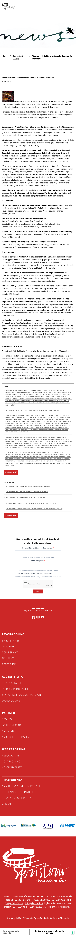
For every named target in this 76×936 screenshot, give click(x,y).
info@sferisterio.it (34, 903)
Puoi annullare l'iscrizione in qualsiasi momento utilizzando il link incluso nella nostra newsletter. (38, 577)
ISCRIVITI (38, 591)
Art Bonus (8, 731)
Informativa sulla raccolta (11, 932)
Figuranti (8, 658)
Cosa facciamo (11, 761)
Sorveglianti (10, 652)
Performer (9, 664)
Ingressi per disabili (15, 689)
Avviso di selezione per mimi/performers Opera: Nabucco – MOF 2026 (28, 486)
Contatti (7, 804)
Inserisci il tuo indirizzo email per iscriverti (37, 548)
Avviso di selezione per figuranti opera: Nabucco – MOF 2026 (25, 498)
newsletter (62, 193)
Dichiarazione (11, 701)
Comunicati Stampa (18, 57)
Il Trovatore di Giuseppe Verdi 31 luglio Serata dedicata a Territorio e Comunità (32, 410)
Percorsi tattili (12, 683)
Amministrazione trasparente (21, 786)
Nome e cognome (37, 560)
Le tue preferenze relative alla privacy (49, 932)
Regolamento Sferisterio (18, 792)
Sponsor (7, 719)
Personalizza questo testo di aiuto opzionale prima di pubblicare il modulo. (38, 570)
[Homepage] (9, 6)
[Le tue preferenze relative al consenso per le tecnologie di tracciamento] (72, 932)
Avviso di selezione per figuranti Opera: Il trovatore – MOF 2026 (27, 492)
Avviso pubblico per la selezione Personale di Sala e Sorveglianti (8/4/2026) (31, 503)
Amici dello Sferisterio (16, 737)
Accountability (12, 767)
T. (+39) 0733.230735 (36, 907)
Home (5, 56)
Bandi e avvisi (10, 641)
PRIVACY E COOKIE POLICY (16, 798)
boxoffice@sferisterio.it (59, 907)
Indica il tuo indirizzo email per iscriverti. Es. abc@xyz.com (38, 557)
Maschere (8, 647)
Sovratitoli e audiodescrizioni (22, 695)
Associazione (10, 756)
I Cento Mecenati (12, 725)
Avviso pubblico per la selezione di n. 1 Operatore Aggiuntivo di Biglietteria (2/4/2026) (34, 509)
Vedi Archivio (11, 472)
